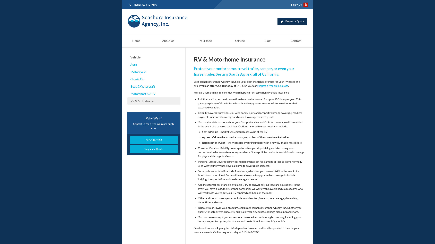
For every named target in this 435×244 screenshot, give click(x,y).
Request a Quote (294, 21)
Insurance (205, 41)
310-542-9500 (154, 140)
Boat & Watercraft (142, 86)
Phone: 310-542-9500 (145, 4)
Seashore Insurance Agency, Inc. (157, 21)
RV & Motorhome (142, 101)
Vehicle (135, 57)
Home (136, 41)
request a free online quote (272, 85)
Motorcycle (138, 72)
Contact (296, 41)
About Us (168, 41)
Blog (267, 41)
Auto (133, 64)
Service (240, 41)
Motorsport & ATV (142, 94)
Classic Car (137, 79)
